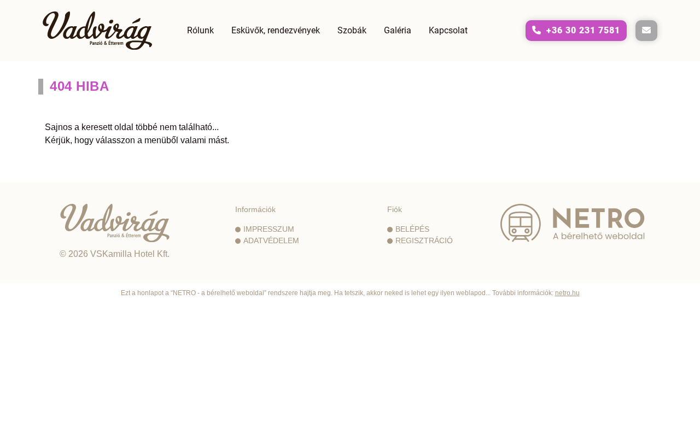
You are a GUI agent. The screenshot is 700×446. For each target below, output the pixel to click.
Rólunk (200, 30)
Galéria (397, 30)
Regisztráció (424, 240)
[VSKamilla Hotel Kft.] (115, 223)
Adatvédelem (271, 240)
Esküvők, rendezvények (275, 30)
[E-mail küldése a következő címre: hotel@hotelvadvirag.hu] (646, 30)
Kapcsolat (448, 30)
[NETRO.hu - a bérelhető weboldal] (572, 223)
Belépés (412, 229)
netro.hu (567, 293)
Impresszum (268, 229)
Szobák (351, 30)
